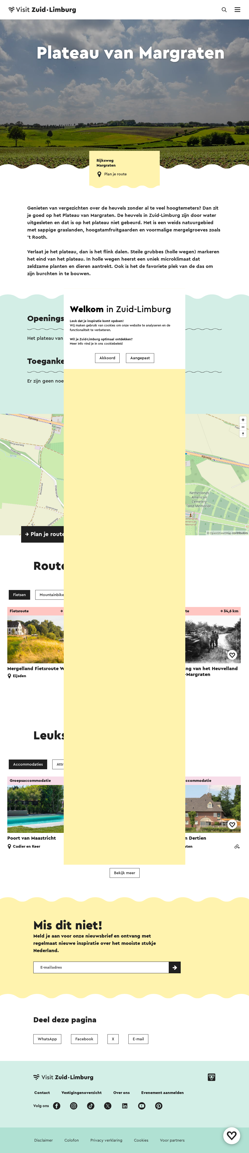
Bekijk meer (124, 873)
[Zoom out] (243, 426)
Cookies (141, 1140)
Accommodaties (28, 764)
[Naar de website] (237, 847)
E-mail (138, 1039)
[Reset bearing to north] (243, 433)
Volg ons (41, 1106)
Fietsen (19, 595)
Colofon (71, 1140)
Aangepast (140, 358)
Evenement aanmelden (162, 1093)
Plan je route (115, 174)
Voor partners (172, 1140)
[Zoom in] (243, 419)
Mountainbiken (53, 595)
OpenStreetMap (220, 533)
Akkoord (107, 358)
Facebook (84, 1039)
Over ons (121, 1093)
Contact (42, 1093)
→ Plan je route (45, 534)
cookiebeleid (113, 343)
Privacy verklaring (106, 1140)
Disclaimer (43, 1140)
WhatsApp (47, 1039)
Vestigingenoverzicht (82, 1093)
